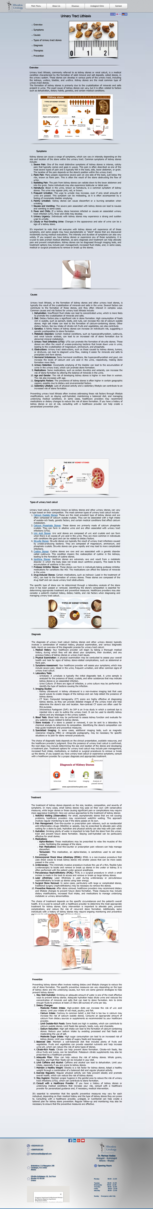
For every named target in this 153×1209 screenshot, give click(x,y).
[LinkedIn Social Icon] (74, 1140)
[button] (75, 6)
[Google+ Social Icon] (78, 1140)
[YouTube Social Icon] (83, 1140)
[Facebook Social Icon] (70, 1140)
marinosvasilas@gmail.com (41, 1154)
